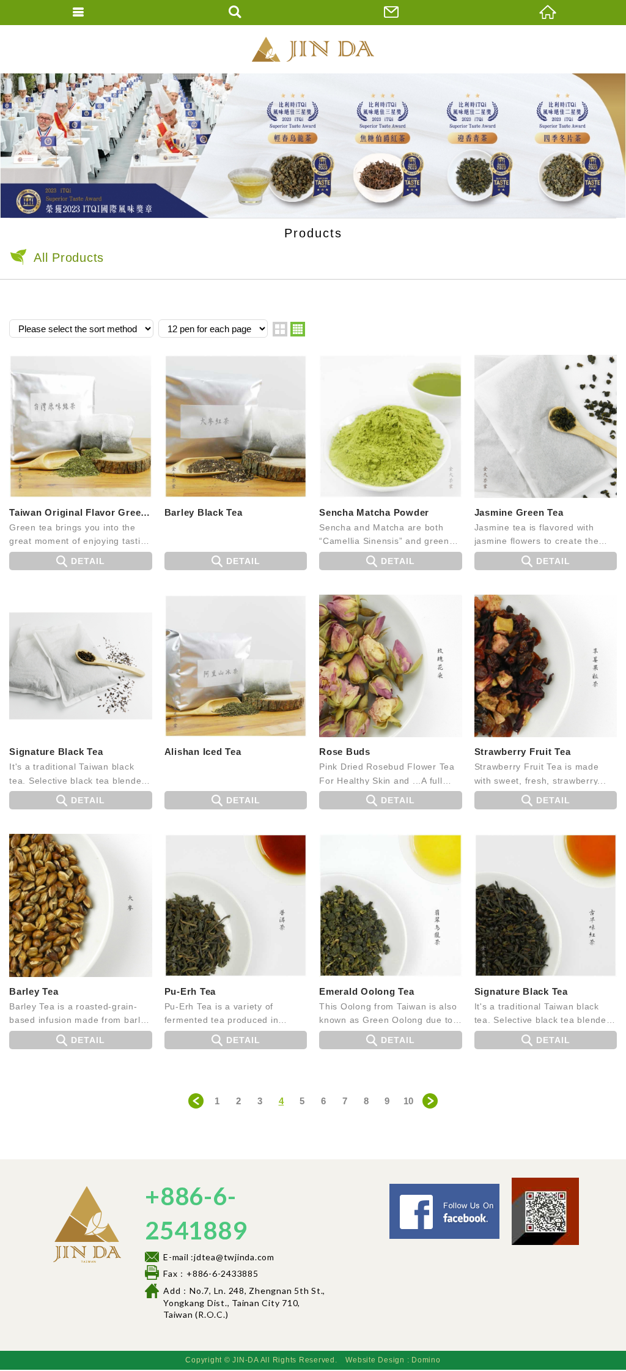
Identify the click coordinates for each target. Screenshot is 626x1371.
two (280, 329)
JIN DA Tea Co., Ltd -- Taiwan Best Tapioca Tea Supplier (313, 49)
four (297, 329)
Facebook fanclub (503, 1189)
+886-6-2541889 (195, 1213)
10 (408, 1101)
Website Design (375, 1360)
